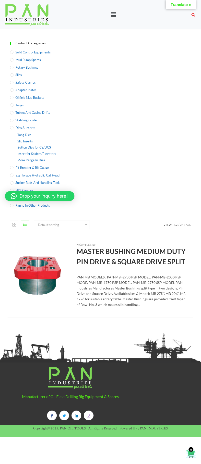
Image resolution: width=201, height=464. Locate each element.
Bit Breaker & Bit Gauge (32, 168)
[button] (113, 14)
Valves (20, 198)
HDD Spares (24, 190)
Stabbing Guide (26, 120)
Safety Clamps (25, 82)
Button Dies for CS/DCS (34, 147)
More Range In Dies (31, 160)
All (188, 224)
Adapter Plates (25, 90)
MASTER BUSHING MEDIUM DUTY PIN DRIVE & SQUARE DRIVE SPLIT (131, 256)
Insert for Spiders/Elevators (36, 154)
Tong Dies (24, 135)
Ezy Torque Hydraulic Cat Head (37, 175)
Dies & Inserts (25, 128)
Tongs (19, 105)
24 (181, 224)
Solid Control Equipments (33, 52)
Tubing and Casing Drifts (32, 112)
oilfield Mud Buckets (29, 98)
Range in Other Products (32, 205)
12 (175, 224)
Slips (18, 75)
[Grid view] (14, 225)
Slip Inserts (25, 141)
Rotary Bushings (26, 67)
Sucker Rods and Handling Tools (37, 183)
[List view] (25, 225)
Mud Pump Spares (28, 60)
